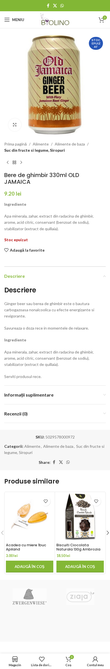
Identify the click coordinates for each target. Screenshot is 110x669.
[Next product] (21, 162)
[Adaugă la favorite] (45, 501)
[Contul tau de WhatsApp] (62, 6)
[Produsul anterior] (7, 162)
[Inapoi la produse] (14, 162)
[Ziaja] (80, 597)
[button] (29, 566)
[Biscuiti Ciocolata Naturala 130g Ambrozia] (80, 517)
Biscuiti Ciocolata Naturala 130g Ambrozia (78, 547)
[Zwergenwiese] (29, 597)
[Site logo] (55, 19)
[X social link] (55, 6)
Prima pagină (15, 144)
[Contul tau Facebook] (48, 6)
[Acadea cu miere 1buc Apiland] (29, 517)
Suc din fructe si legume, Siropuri (34, 150)
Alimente (41, 144)
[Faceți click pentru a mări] (14, 124)
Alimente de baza (70, 144)
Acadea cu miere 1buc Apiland (26, 547)
